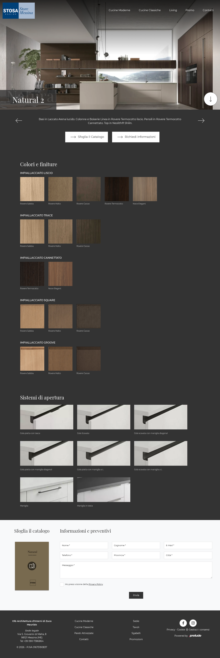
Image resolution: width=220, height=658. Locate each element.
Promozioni (136, 639)
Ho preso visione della (84, 584)
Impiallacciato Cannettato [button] (41, 257)
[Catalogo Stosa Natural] (32, 566)
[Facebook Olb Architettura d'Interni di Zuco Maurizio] (183, 623)
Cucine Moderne (119, 10)
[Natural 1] (19, 120)
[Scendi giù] (210, 99)
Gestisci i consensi (199, 629)
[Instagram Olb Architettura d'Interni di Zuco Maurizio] (193, 623)
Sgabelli (136, 633)
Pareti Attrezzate (83, 633)
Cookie (181, 629)
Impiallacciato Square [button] (37, 300)
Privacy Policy (96, 584)
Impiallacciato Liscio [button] (36, 173)
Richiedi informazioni (140, 137)
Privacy (171, 629)
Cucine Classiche (150, 10)
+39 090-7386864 (33, 641)
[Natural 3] (201, 120)
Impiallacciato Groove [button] (37, 342)
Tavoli (136, 627)
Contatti (208, 10)
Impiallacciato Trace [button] (36, 215)
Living (173, 10)
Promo (190, 10)
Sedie (136, 621)
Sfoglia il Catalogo (90, 137)
